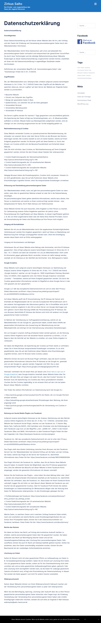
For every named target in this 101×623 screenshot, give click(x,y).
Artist (78, 67)
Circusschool (80, 70)
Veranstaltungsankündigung (84, 78)
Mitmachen (80, 73)
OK (85, 619)
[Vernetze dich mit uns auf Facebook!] (86, 42)
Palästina (85, 73)
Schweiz (83, 75)
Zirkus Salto (13, 4)
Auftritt (82, 67)
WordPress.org (82, 104)
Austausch (87, 67)
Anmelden (81, 93)
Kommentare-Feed (84, 100)
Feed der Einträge (84, 97)
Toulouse (88, 75)
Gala (90, 70)
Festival (86, 70)
